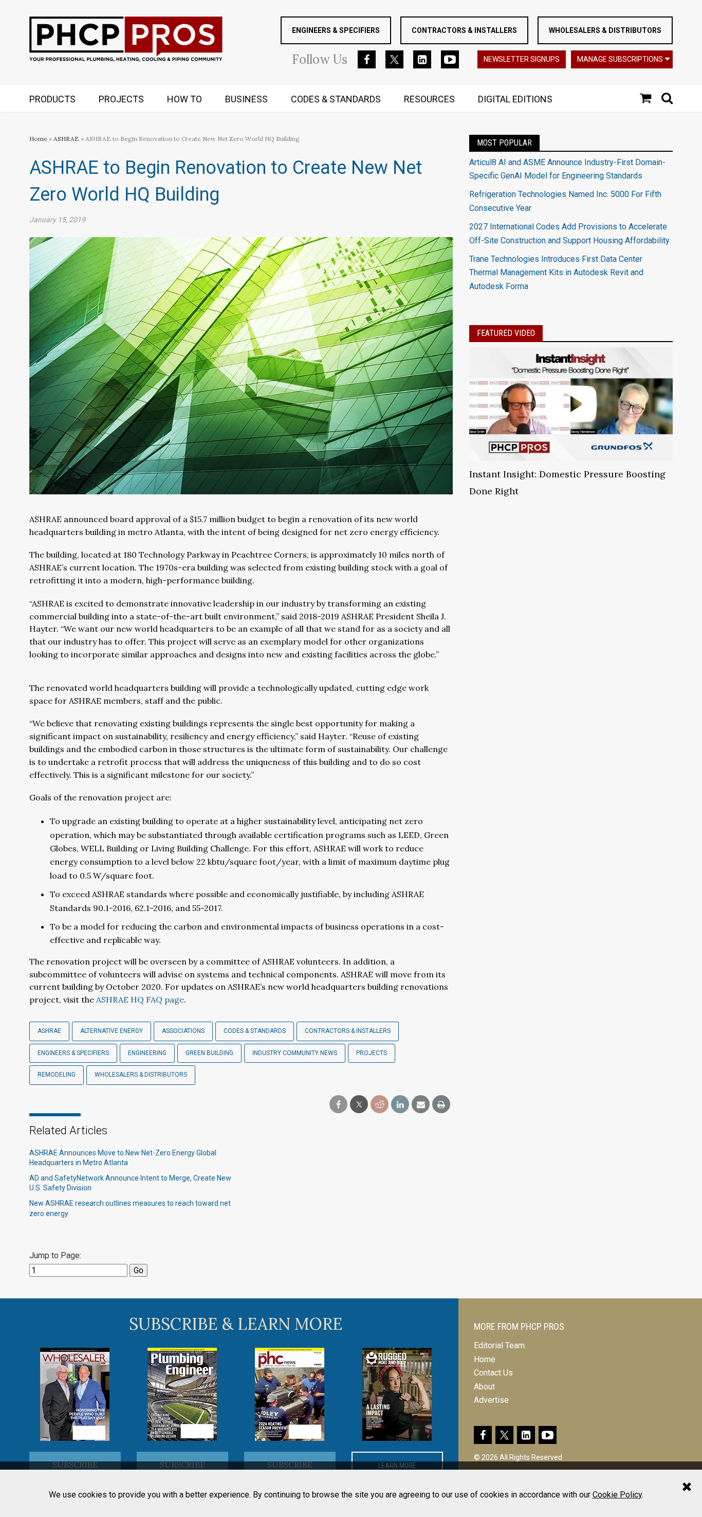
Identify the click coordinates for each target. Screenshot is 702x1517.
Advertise (491, 1400)
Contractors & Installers (464, 30)
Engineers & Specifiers (336, 30)
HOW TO (184, 99)
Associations (183, 1030)
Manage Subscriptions (620, 59)
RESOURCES (429, 99)
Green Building (209, 1053)
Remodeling (57, 1074)
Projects (371, 1053)
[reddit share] (380, 1105)
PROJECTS (121, 99)
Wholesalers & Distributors (605, 30)
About (484, 1386)
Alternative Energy (111, 1030)
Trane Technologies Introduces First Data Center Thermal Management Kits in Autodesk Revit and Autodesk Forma (556, 272)
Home (38, 138)
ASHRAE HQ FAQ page (140, 999)
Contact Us (493, 1373)
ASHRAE (66, 138)
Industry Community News (294, 1053)
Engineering (147, 1053)
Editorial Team (499, 1345)
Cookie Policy (617, 1495)
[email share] (421, 1105)
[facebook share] (338, 1105)
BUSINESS (246, 99)
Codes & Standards (255, 1030)
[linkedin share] (400, 1105)
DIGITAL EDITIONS (515, 99)
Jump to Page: (55, 1255)
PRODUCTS (52, 99)
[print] (441, 1105)
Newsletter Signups (522, 59)
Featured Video (506, 333)
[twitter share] (359, 1105)
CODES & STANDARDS (336, 99)
